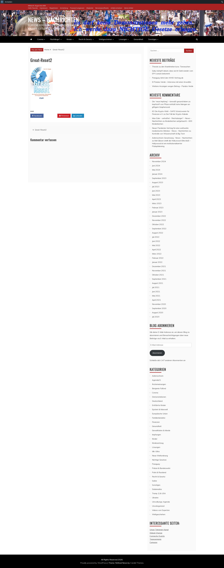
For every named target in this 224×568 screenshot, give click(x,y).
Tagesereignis (155, 539)
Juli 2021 (155, 287)
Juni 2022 (156, 241)
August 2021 (157, 283)
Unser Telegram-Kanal (159, 529)
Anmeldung (64, 8)
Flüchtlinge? (55, 39)
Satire (154, 481)
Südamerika (157, 489)
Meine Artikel (128, 8)
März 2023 (156, 203)
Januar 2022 (157, 262)
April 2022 (156, 249)
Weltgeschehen (105, 39)
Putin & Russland (159, 472)
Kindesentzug (157, 443)
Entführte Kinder (159, 405)
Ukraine (155, 497)
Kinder (69, 39)
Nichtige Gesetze (159, 460)
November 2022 (159, 220)
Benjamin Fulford (159, 388)
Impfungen (156, 434)
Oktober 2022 (158, 224)
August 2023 (157, 182)
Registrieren (54, 8)
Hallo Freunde (33, 8)
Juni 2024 (156, 165)
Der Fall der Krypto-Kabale (177, 114)
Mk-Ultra (155, 451)
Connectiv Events (157, 536)
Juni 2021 (156, 291)
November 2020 (159, 304)
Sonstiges (152, 39)
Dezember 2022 (159, 216)
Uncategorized (158, 506)
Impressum (43, 8)
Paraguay (156, 464)
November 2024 (159, 161)
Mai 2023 (156, 195)
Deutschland (157, 401)
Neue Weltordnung (160, 455)
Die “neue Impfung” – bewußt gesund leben (170, 101)
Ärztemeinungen (159, 384)
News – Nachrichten (53, 19)
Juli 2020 (155, 317)
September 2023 (159, 178)
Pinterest (65, 116)
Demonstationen (159, 397)
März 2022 (156, 254)
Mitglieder (89, 8)
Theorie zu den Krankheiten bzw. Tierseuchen (171, 66)
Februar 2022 (157, 258)
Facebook (37, 116)
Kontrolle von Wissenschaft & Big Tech (168, 133)
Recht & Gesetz (85, 39)
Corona (40, 39)
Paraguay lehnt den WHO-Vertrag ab (167, 78)
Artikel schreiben (116, 8)
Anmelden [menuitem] (8, 2)
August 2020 (157, 312)
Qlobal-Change (156, 533)
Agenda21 (156, 380)
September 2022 (159, 228)
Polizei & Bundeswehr (161, 468)
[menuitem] (2, 2)
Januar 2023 (157, 212)
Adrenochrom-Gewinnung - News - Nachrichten (172, 138)
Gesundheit (138, 39)
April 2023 (156, 199)
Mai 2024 (156, 170)
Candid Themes (137, 563)
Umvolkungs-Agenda (161, 502)
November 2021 (159, 270)
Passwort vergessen (77, 8)
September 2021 (159, 279)
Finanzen (156, 422)
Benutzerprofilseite (102, 8)
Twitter (51, 116)
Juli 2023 (155, 186)
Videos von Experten (161, 510)
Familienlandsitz (158, 418)
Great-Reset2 (41, 130)
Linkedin (78, 116)
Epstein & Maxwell (160, 409)
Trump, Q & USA (159, 493)
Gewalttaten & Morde (161, 430)
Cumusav (153, 542)
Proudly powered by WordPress (93, 563)
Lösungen (123, 39)
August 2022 (157, 233)
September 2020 (159, 308)
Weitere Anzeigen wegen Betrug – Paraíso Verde (172, 86)
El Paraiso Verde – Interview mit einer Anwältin (171, 82)
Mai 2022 (156, 245)
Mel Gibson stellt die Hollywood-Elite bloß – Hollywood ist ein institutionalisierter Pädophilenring (171, 143)
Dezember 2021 (159, 266)
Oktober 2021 (158, 275)
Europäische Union (160, 413)
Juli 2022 (155, 237)
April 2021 (156, 300)
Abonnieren (157, 353)
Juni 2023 (156, 191)
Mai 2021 (156, 296)
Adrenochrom (157, 376)
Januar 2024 (157, 174)
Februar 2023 (157, 207)
